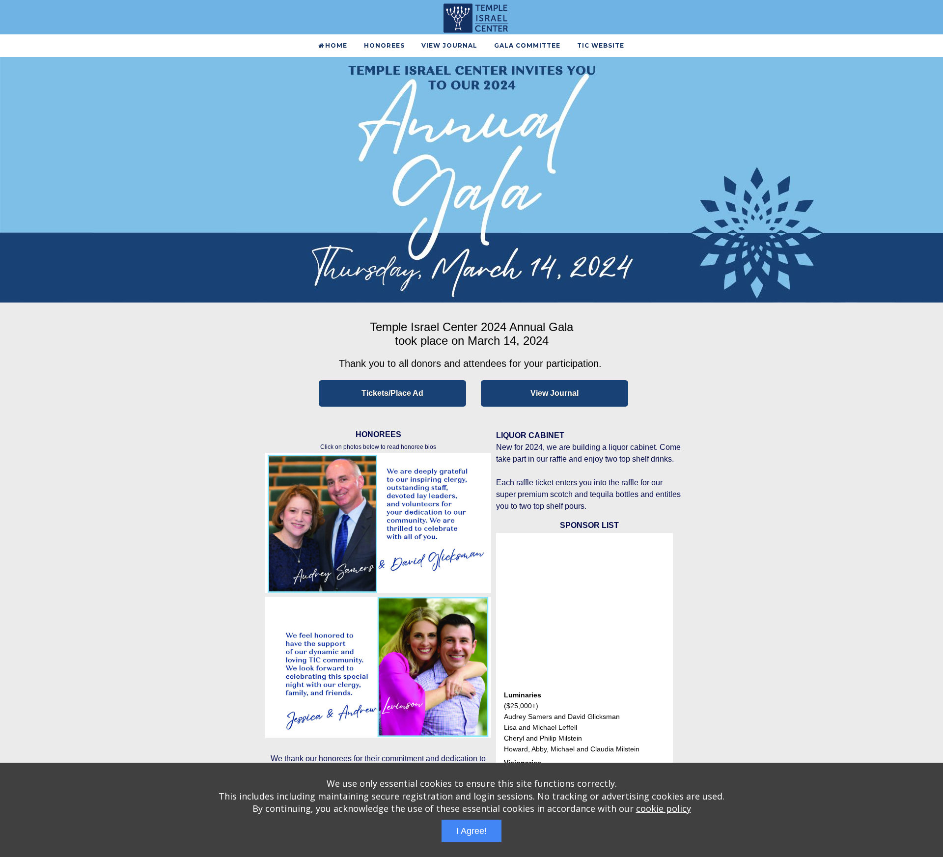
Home (336, 45)
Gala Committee (527, 45)
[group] (471, 180)
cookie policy (663, 808)
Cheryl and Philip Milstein (543, 729)
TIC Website (600, 45)
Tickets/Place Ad (392, 393)
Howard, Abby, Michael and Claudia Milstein (571, 740)
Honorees (384, 45)
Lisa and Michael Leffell (540, 718)
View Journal (449, 45)
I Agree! (471, 831)
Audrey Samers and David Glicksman (562, 708)
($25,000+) (521, 697)
